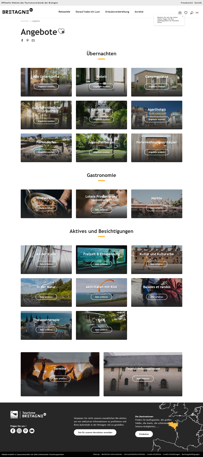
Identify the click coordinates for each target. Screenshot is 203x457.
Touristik (198, 3)
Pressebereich (187, 3)
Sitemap (96, 454)
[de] (197, 13)
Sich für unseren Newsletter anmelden (95, 432)
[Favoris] (186, 13)
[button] (191, 12)
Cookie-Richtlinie (154, 454)
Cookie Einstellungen (171, 454)
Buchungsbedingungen (191, 454)
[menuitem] (17, 12)
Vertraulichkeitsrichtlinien (134, 454)
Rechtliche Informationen (112, 454)
